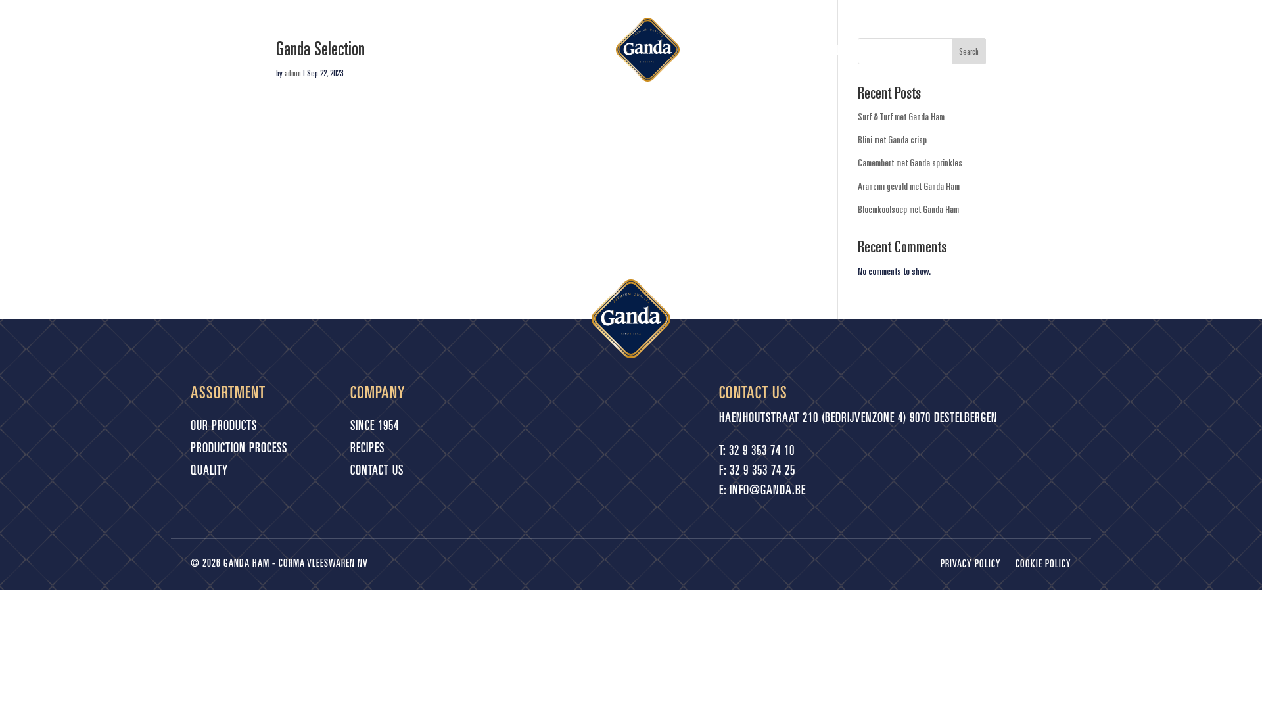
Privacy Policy (971, 565)
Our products (543, 50)
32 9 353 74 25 (762, 472)
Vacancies (782, 50)
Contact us (850, 50)
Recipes (724, 50)
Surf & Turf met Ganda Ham (901, 116)
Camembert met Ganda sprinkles (910, 162)
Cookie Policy (1043, 565)
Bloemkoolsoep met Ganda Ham (908, 209)
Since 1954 (468, 50)
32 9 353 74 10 (762, 452)
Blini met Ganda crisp (892, 139)
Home (415, 50)
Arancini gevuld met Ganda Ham (909, 186)
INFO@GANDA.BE (768, 491)
